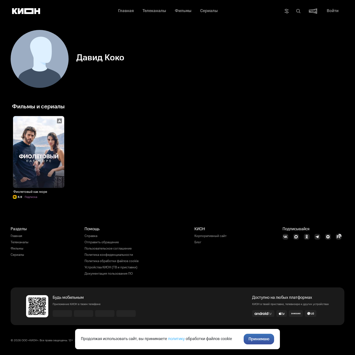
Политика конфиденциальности (109, 255)
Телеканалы (19, 242)
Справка (91, 236)
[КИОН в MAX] (297, 237)
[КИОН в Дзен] (329, 237)
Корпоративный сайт (210, 236)
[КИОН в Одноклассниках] (308, 237)
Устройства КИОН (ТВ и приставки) (111, 267)
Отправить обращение (102, 242)
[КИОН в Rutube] (340, 237)
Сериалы (17, 255)
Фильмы (17, 248)
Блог (197, 242)
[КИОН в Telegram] (318, 237)
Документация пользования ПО (109, 273)
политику (176, 339)
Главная (16, 236)
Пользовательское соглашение (108, 248)
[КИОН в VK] (287, 237)
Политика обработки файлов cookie (112, 261)
